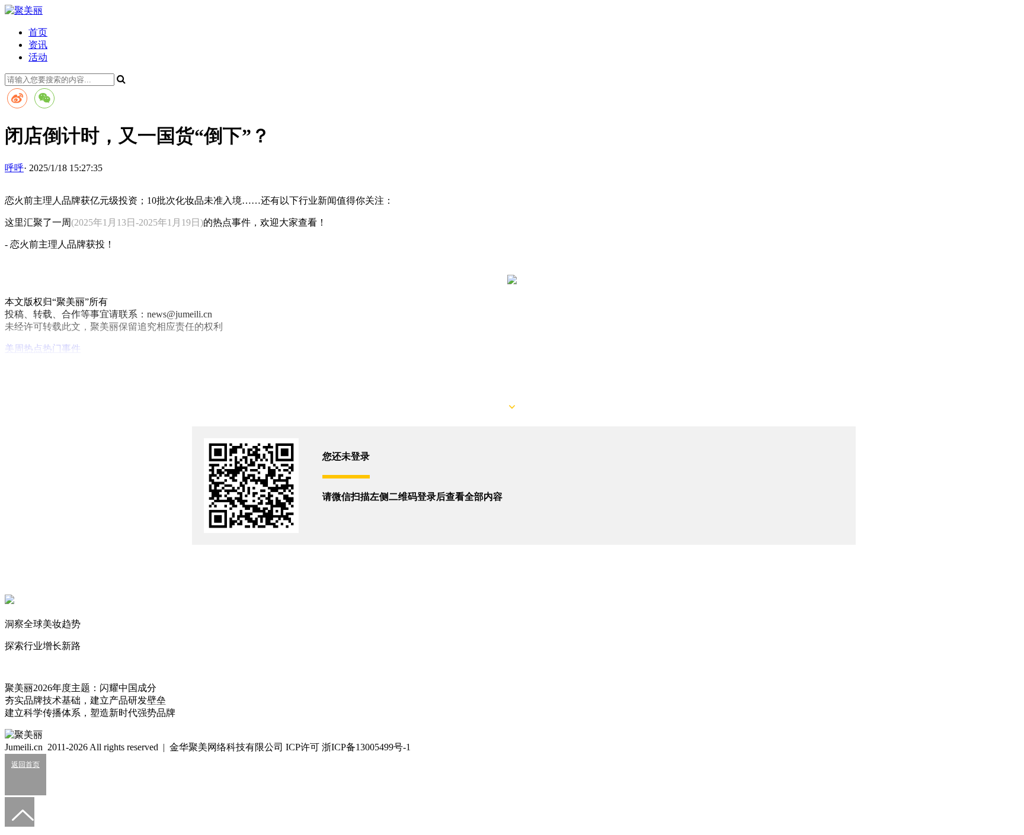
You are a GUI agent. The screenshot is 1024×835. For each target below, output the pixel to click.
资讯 (37, 45)
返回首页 (25, 764)
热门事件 (62, 348)
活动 (37, 57)
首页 (37, 32)
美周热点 (24, 348)
